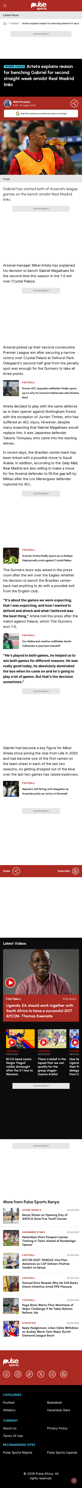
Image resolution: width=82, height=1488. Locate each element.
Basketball (54, 1402)
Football (14, 23)
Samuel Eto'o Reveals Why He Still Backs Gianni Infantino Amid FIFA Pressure (50, 1284)
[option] (20, 1054)
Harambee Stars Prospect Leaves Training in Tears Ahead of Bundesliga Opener (49, 1240)
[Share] (74, 103)
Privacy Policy (57, 1428)
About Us (9, 1428)
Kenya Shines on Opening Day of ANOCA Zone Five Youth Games (45, 1217)
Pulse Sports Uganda (62, 1452)
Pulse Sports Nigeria (17, 1452)
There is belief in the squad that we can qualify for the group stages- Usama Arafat (52, 1066)
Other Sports (31, 1210)
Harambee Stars (33, 1232)
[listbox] (42, 1054)
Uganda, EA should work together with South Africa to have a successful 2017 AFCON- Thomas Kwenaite (39, 1010)
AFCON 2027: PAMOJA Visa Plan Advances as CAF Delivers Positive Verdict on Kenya (46, 1263)
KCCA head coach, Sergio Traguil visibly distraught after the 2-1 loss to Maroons (19, 1066)
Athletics (29, 1323)
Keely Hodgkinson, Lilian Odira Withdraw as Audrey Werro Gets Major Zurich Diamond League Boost (50, 1331)
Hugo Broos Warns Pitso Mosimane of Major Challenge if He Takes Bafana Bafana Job (47, 1308)
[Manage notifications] (74, 1481)
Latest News (11, 15)
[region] (41, 1054)
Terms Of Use (13, 1436)
